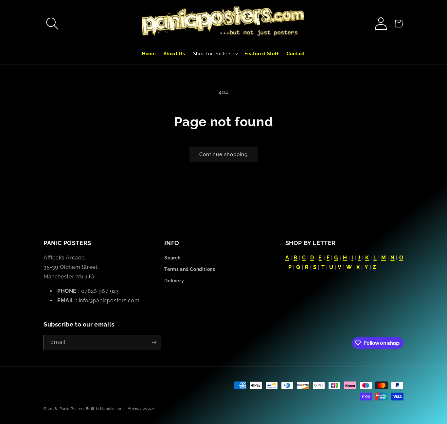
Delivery (174, 280)
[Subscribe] (154, 342)
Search (172, 257)
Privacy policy (141, 408)
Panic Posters (72, 409)
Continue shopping (223, 154)
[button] (52, 23)
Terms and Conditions (189, 269)
